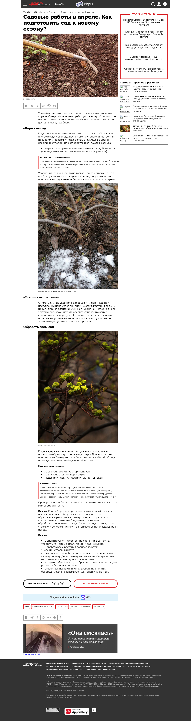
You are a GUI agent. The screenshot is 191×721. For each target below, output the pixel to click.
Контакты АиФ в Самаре (139, 667)
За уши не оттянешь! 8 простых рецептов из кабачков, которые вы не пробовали (150, 128)
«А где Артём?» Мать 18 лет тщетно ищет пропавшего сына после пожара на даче (149, 88)
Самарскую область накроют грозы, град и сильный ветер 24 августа (144, 70)
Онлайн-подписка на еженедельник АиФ (129, 664)
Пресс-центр (78, 664)
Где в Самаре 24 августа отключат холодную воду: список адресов (143, 46)
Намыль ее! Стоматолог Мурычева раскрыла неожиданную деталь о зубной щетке (149, 118)
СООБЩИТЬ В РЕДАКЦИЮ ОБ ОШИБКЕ (101, 670)
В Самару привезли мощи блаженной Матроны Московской (143, 58)
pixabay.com (29, 99)
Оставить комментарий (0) (95, 584)
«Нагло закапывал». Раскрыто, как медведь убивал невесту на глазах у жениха (149, 98)
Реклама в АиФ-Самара (57, 667)
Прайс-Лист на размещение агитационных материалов (98, 667)
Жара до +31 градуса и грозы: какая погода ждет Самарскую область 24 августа (143, 34)
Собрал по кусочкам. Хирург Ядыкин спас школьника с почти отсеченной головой (150, 108)
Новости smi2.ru (33, 654)
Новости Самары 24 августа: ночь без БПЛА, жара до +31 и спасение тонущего (143, 22)
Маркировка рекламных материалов (64, 670)
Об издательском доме (57, 664)
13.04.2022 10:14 (30, 12)
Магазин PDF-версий (96, 664)
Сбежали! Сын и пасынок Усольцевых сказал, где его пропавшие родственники (150, 138)
